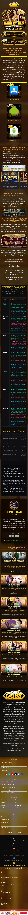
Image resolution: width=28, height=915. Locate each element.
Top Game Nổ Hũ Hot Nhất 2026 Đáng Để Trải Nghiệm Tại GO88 (14, 655)
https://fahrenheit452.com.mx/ (14, 877)
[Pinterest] (6, 774)
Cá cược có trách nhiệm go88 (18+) (15, 540)
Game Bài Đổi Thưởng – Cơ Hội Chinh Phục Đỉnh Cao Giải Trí (14, 633)
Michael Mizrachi (14, 512)
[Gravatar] (22, 774)
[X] (15, 774)
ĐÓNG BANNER (13, 910)
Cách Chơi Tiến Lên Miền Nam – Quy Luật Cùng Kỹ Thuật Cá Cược (14, 611)
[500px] (9, 774)
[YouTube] (12, 774)
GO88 (6, 702)
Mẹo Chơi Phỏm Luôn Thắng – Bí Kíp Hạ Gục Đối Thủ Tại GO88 (14, 589)
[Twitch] (18, 774)
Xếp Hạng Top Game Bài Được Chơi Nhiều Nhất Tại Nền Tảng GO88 (14, 677)
